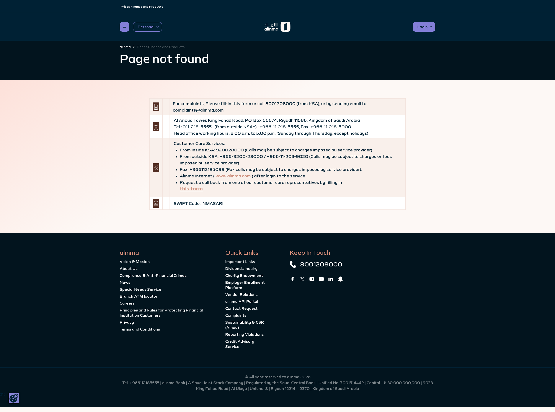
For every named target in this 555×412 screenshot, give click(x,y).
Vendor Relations (241, 295)
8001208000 (321, 264)
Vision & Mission (135, 262)
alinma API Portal (241, 301)
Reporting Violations (244, 334)
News (125, 282)
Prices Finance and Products (142, 6)
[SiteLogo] (277, 27)
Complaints (235, 315)
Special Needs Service (140, 289)
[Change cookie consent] (14, 398)
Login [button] (422, 27)
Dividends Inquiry (241, 269)
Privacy (127, 322)
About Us (128, 269)
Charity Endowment (244, 275)
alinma (125, 47)
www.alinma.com (233, 176)
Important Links (240, 262)
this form (191, 188)
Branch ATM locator (138, 296)
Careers (127, 303)
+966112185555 (144, 383)
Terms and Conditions (140, 329)
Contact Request (241, 308)
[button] (147, 27)
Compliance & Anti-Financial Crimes (153, 275)
